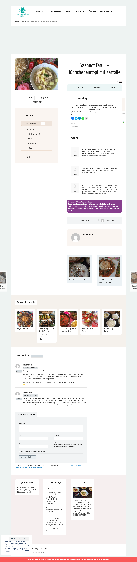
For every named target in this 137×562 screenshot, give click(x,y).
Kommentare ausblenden (36, 356)
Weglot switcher (106, 12)
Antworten (18, 371)
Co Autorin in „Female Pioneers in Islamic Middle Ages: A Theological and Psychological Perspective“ (53, 498)
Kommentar (22, 423)
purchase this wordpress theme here (98, 559)
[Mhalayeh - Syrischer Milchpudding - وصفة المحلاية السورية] (82, 492)
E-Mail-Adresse (58, 436)
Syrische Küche (55, 12)
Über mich (92, 12)
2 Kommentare (85, 220)
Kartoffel (38, 134)
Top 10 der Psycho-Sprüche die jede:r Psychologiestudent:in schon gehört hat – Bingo (54, 521)
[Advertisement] (68, 40)
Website (21, 444)
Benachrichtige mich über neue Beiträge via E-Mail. (33, 451)
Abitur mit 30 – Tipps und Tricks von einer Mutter (55, 530)
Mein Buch (80, 12)
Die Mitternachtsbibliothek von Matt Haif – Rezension (54, 511)
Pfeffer (29, 157)
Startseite (40, 12)
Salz (28, 153)
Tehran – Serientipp (53, 488)
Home (17, 22)
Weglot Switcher (41, 548)
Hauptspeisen (25, 22)
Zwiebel (30, 139)
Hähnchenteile (32, 130)
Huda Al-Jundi (110, 220)
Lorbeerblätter (32, 143)
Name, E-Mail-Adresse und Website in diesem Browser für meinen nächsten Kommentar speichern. (68, 445)
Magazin (69, 12)
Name (21, 436)
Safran (31, 148)
